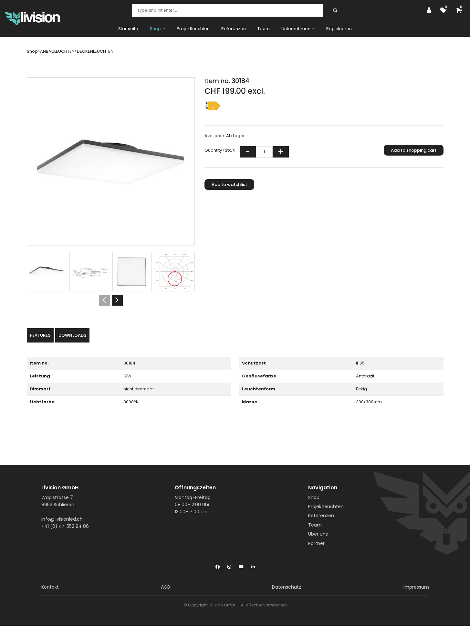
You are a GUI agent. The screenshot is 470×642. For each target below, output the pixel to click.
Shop (313, 497)
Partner (316, 543)
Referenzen (233, 29)
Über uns (318, 534)
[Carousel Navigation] (111, 300)
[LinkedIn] (253, 565)
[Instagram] (229, 565)
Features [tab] (40, 335)
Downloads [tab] (72, 335)
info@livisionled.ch (62, 519)
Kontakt (50, 587)
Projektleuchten (193, 29)
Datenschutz (286, 587)
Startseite (128, 29)
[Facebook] (217, 565)
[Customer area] (430, 10)
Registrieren (339, 29)
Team (263, 29)
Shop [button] (155, 29)
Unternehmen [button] (295, 29)
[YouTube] (241, 565)
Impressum (416, 587)
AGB (165, 587)
